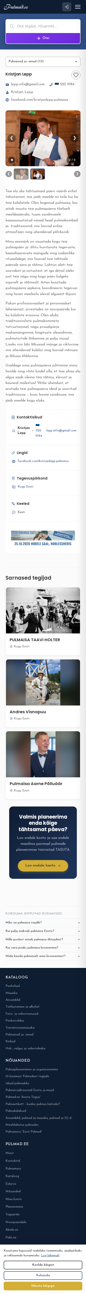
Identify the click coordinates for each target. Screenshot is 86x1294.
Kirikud (10, 1041)
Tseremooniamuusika (20, 1027)
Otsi (45, 38)
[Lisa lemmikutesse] (75, 75)
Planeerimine (14, 1206)
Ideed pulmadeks (17, 1083)
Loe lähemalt (50, 1255)
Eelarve (11, 1184)
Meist (10, 1153)
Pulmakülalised (16, 1111)
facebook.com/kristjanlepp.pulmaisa (39, 100)
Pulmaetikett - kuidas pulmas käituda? (33, 1104)
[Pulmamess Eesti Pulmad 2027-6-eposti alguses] (43, 539)
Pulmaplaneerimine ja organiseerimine (32, 1069)
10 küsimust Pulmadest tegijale (27, 1076)
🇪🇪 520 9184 (64, 84)
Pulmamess (13, 1168)
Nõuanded (13, 1191)
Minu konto (14, 1199)
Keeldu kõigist (43, 1265)
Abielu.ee (12, 1230)
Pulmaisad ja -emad (19, 1034)
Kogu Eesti (25, 486)
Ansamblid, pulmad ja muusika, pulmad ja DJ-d (38, 1118)
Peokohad (13, 986)
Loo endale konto (40, 865)
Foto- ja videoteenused (22, 1014)
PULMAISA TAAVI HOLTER (35, 640)
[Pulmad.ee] (17, 7)
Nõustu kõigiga (43, 1286)
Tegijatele (12, 1214)
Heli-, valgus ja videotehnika (25, 1048)
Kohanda (43, 1275)
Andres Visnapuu (28, 712)
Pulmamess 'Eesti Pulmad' (24, 1131)
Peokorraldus (15, 1020)
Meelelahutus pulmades (22, 1125)
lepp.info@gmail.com (27, 84)
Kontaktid (13, 1161)
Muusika (11, 993)
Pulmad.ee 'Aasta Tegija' (23, 1097)
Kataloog (12, 1176)
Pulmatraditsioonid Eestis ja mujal (30, 1090)
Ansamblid (13, 1000)
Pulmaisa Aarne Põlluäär (36, 783)
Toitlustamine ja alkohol (22, 1007)
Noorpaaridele (16, 1222)
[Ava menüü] (77, 6)
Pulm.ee (11, 1237)
